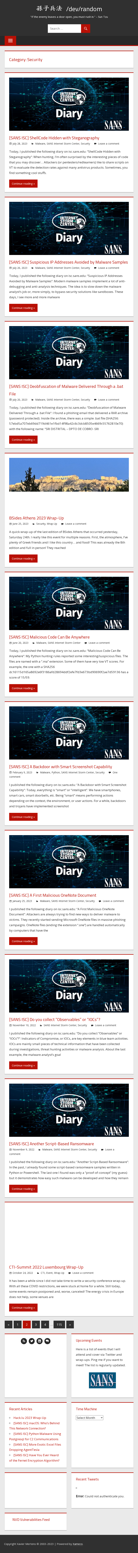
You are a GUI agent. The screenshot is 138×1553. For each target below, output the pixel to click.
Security (85, 143)
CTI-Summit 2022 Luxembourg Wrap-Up (46, 1267)
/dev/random (84, 9)
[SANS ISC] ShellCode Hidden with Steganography (54, 137)
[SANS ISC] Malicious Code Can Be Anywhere (49, 637)
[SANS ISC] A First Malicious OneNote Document (52, 895)
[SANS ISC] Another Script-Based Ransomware (51, 1143)
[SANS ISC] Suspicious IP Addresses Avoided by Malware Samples (68, 262)
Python (56, 772)
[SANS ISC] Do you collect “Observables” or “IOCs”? (54, 1019)
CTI (43, 1273)
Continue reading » (23, 183)
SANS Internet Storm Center (63, 143)
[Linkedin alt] (39, 1341)
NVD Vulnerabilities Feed (31, 1519)
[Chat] (47, 1341)
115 (59, 1324)
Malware (40, 143)
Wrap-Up (52, 523)
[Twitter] (32, 1341)
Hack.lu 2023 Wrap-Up (29, 1418)
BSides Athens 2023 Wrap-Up (36, 518)
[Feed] (24, 1341)
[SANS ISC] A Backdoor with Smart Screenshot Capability (60, 766)
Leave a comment (108, 143)
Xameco (78, 1544)
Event (49, 1273)
